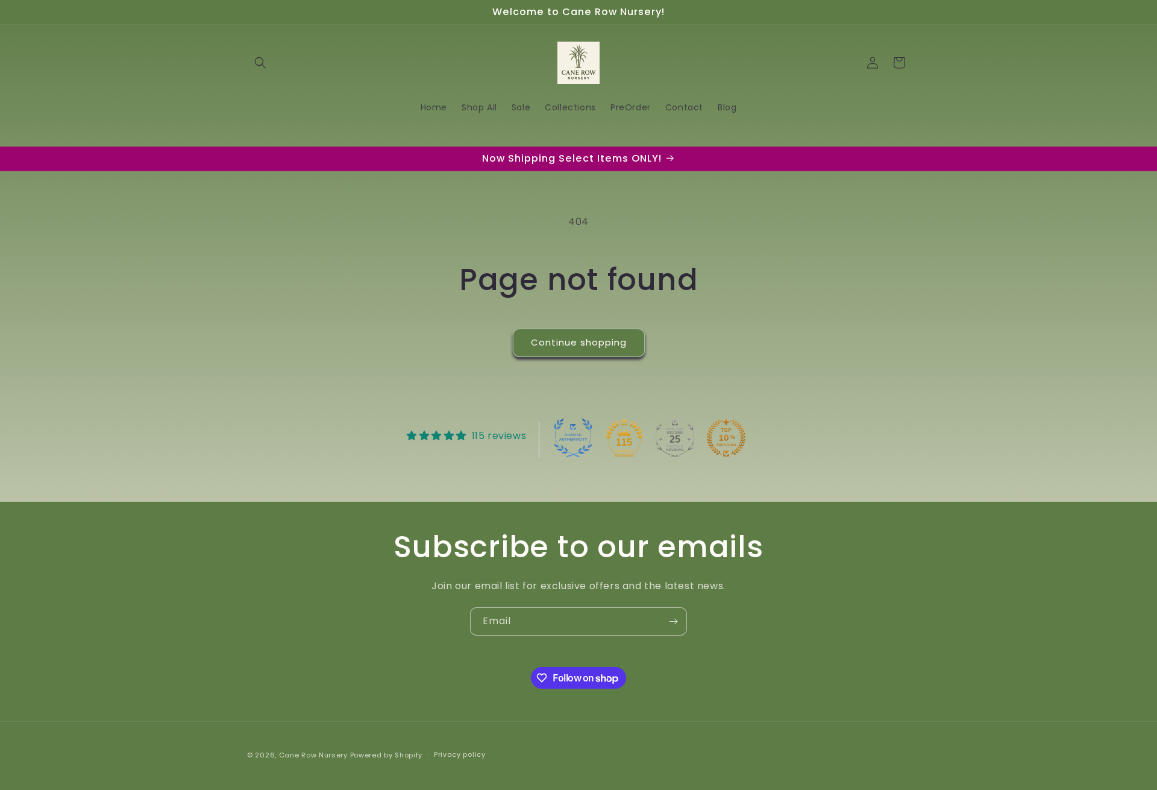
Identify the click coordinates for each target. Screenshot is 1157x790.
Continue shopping (579, 342)
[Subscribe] (673, 621)
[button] (260, 62)
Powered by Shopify (386, 755)
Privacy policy (460, 755)
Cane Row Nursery (313, 755)
